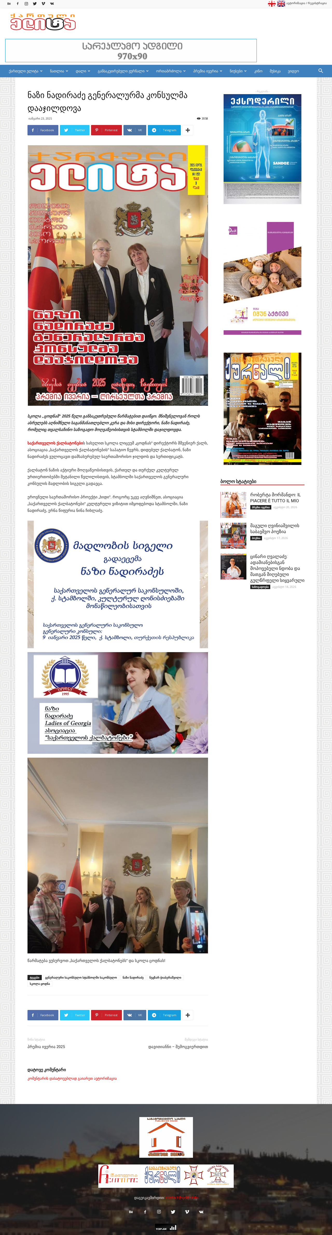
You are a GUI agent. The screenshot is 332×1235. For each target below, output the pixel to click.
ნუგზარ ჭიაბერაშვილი (165, 977)
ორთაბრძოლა (169, 70)
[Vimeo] (43, 4)
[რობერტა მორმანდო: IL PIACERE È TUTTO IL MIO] (233, 505)
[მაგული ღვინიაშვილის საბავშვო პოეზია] (233, 536)
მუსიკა (275, 70)
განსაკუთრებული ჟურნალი (121, 70)
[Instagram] (26, 4)
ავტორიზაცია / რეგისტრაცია (306, 3)
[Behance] (9, 4)
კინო (258, 70)
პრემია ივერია (205, 70)
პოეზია (256, 538)
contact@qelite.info (182, 1197)
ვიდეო (293, 70)
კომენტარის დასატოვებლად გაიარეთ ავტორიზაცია (72, 1078)
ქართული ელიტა (23, 70)
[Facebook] (18, 4)
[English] (281, 6)
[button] (320, 71)
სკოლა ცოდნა (40, 984)
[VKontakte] (52, 4)
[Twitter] (35, 4)
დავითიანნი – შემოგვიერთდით (178, 1046)
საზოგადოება (260, 587)
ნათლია (57, 70)
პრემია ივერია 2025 (46, 1046)
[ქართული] (272, 6)
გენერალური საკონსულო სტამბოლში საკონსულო (81, 977)
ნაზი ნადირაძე (133, 977)
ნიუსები (236, 70)
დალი (81, 70)
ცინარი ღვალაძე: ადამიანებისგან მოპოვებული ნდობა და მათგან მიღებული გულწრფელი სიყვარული (277, 568)
